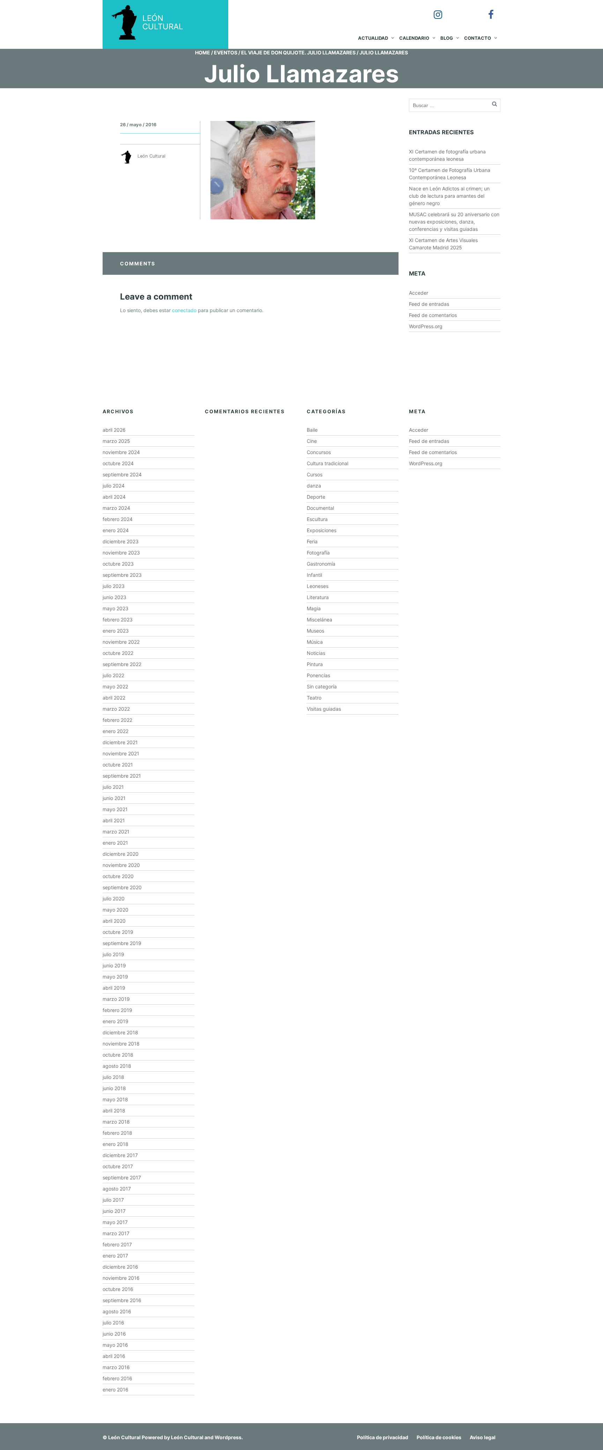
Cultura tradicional (327, 463)
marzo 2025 (116, 441)
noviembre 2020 (121, 865)
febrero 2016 (117, 1378)
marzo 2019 (116, 999)
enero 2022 (115, 731)
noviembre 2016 (121, 1278)
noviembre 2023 (121, 553)
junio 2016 (114, 1334)
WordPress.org (425, 326)
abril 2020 (114, 921)
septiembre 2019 (122, 943)
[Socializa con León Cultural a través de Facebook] (486, 10)
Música (315, 642)
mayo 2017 (115, 1222)
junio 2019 (114, 965)
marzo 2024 (116, 508)
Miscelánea (319, 619)
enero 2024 (116, 530)
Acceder (418, 293)
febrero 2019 (117, 1010)
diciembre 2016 (120, 1267)
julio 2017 (113, 1200)
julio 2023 (114, 586)
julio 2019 (113, 954)
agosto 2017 (117, 1189)
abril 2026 (114, 430)
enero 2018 (115, 1144)
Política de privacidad (382, 1437)
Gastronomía (321, 564)
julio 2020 (114, 898)
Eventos (225, 52)
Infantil (314, 575)
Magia (314, 608)
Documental (320, 508)
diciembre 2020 (121, 854)
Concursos (319, 452)
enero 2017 (115, 1256)
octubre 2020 (118, 876)
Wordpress (228, 1437)
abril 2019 (114, 988)
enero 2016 (115, 1389)
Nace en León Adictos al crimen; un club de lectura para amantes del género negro (449, 196)
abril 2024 (114, 497)
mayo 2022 (115, 686)
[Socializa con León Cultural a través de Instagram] (433, 10)
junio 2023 (114, 597)
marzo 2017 (116, 1233)
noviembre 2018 (121, 1044)
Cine (312, 441)
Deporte (316, 497)
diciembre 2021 (120, 742)
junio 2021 (114, 798)
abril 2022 (114, 698)
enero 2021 (115, 843)
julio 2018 (113, 1077)
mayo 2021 (115, 809)
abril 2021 (114, 820)
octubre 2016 (118, 1289)
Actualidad (373, 38)
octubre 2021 (118, 765)
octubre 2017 (118, 1166)
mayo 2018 (115, 1099)
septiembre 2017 (122, 1177)
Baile (312, 430)
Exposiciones (321, 530)
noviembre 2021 (121, 753)
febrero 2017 (117, 1244)
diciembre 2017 (120, 1155)
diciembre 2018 (120, 1032)
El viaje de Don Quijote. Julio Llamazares (298, 52)
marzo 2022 (116, 709)
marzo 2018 (116, 1122)
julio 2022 (113, 675)
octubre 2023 (118, 564)
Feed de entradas (429, 304)
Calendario (414, 38)
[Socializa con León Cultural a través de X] (459, 10)
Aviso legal (483, 1437)
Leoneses (317, 586)
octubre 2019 (118, 932)
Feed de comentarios (433, 315)
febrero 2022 (117, 720)
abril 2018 (114, 1110)
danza (314, 486)
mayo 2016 (115, 1345)
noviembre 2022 (121, 642)
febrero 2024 (118, 519)
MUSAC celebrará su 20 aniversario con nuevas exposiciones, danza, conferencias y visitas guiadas (454, 221)
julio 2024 (114, 486)
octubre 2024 (118, 463)
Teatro (314, 698)
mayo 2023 (115, 608)
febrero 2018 (117, 1133)
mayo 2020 (115, 910)
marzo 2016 (116, 1367)
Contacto (477, 38)
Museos (315, 631)
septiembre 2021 (122, 776)
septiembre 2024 (122, 474)
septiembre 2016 (122, 1300)
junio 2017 (114, 1211)
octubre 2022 (118, 653)
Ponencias (318, 675)
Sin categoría (322, 686)
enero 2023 (116, 631)
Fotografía (318, 553)
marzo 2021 (116, 831)
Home (202, 52)
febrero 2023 (118, 619)
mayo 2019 (115, 977)
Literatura (318, 597)
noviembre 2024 (121, 452)
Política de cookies (439, 1437)
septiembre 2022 (122, 664)
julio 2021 (113, 787)
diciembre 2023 (121, 541)
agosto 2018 (117, 1066)
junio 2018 (114, 1088)
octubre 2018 (118, 1055)
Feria (312, 541)
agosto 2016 (117, 1311)
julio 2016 (113, 1323)
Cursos (314, 474)
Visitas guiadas (324, 709)
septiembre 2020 (122, 887)
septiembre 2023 (122, 575)
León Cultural (124, 1437)
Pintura (315, 664)
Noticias (316, 653)
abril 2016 (114, 1356)
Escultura (317, 519)
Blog (446, 38)
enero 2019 (115, 1021)
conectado (184, 310)
